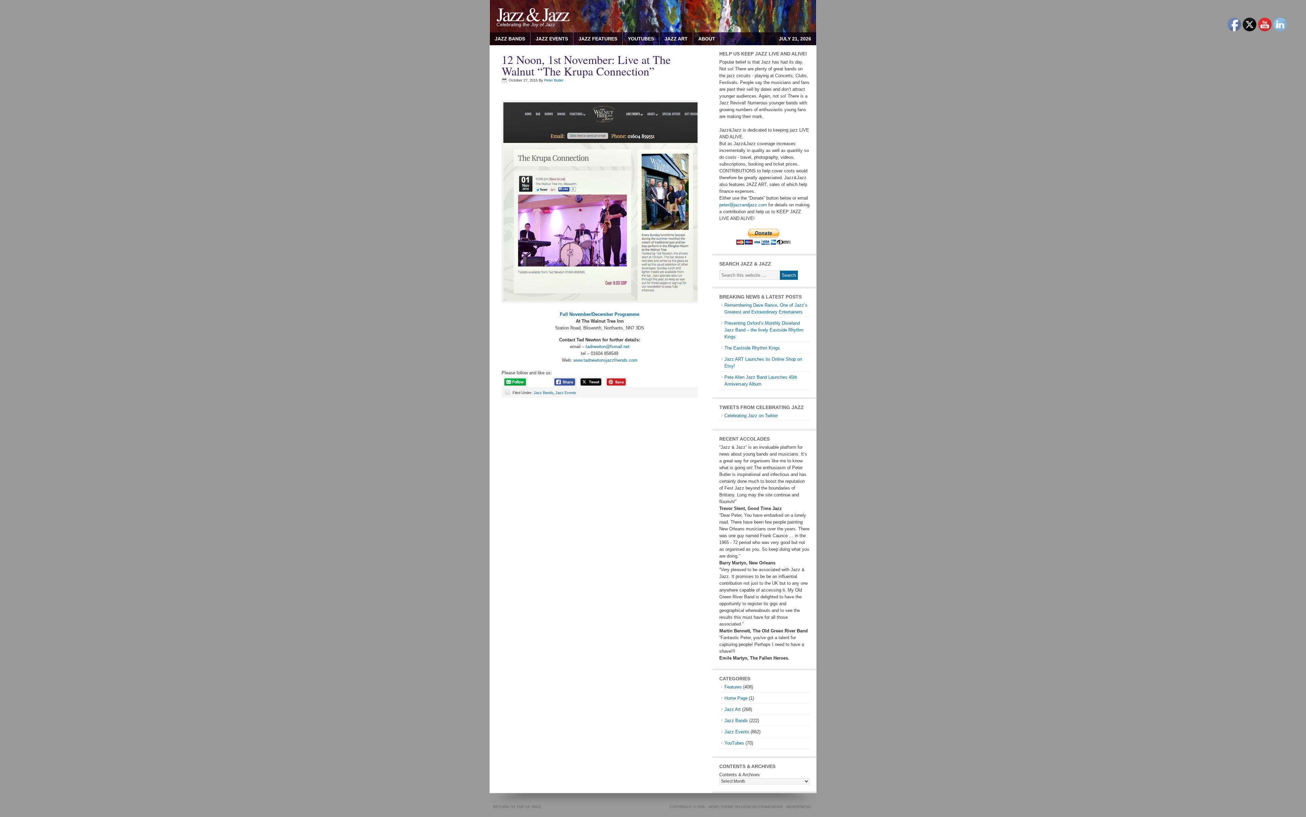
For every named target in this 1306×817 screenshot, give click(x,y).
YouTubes (641, 38)
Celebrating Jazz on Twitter (751, 415)
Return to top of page (517, 807)
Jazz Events (552, 38)
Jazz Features (598, 38)
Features (733, 687)
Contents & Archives (739, 774)
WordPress (798, 807)
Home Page (736, 698)
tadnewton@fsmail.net (608, 346)
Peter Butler (554, 80)
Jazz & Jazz (532, 14)
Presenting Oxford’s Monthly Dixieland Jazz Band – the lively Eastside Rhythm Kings (764, 330)
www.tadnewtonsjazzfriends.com (605, 360)
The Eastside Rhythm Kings (752, 348)
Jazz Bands (510, 38)
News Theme (720, 807)
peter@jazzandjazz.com (743, 204)
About (704, 38)
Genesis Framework (762, 807)
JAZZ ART (673, 38)
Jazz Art (732, 709)
